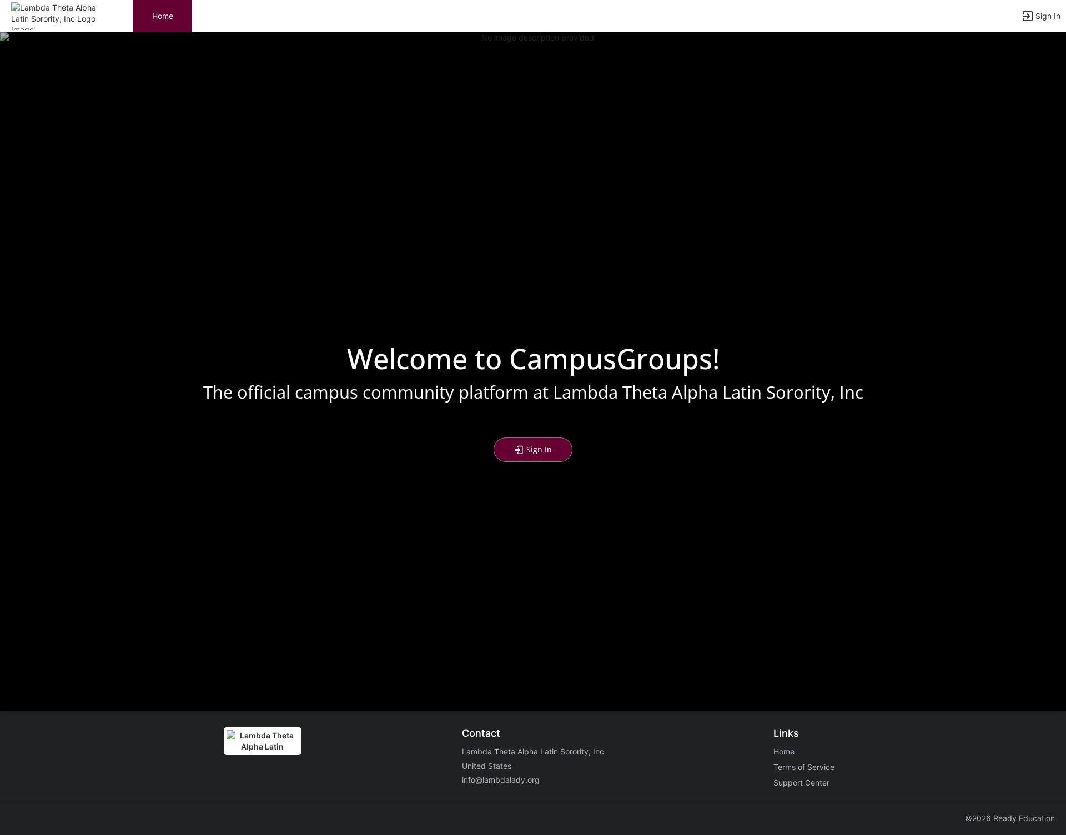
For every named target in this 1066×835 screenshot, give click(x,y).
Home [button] (162, 16)
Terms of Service (803, 767)
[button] (57, 15)
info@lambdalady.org (501, 779)
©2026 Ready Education (1010, 818)
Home (784, 751)
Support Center (801, 782)
